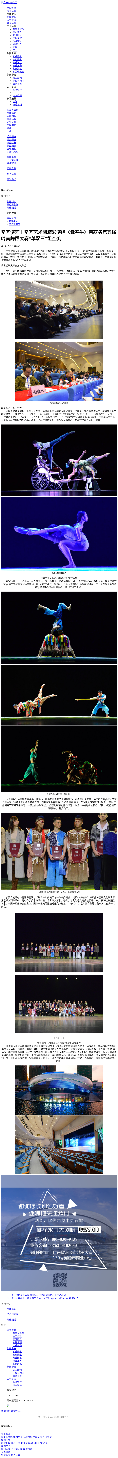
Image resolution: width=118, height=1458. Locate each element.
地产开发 (17, 1354)
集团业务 (11, 1348)
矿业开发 (17, 1351)
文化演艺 (17, 1363)
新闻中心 (13, 221)
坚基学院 (17, 1382)
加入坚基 (17, 1385)
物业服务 (17, 1360)
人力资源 (11, 1379)
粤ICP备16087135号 (11, 1411)
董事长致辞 (18, 1333)
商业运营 (17, 1357)
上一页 (36, 1295)
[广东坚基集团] (9, 2)
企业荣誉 (17, 1345)
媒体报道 (11, 207)
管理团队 (17, 1339)
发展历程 (17, 1342)
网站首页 (11, 8)
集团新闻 (11, 201)
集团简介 (17, 1336)
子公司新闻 (12, 204)
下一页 (43, 1298)
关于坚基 (11, 1330)
